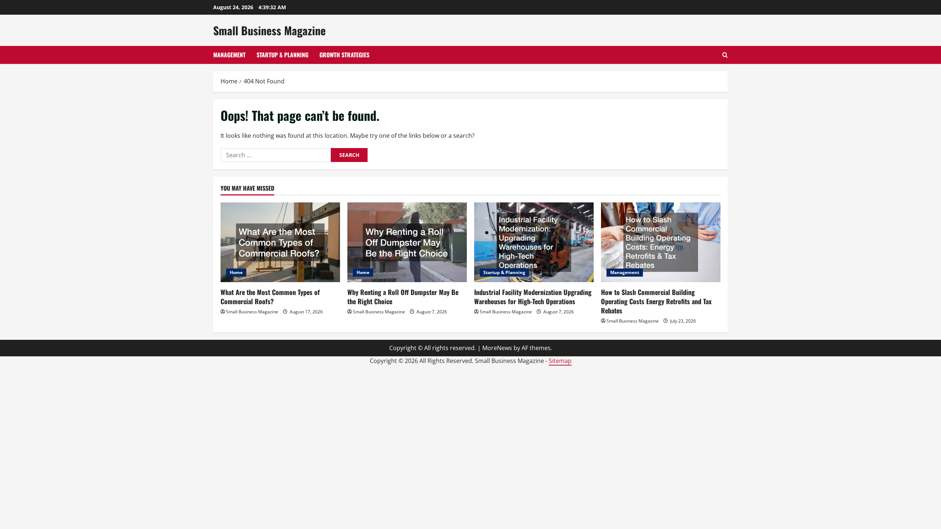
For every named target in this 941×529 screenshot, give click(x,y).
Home (236, 272)
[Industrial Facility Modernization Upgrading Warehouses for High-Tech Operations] (534, 242)
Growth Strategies (344, 54)
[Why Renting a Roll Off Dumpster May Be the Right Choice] (407, 242)
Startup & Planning (282, 54)
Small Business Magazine (269, 30)
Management (229, 54)
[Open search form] (725, 55)
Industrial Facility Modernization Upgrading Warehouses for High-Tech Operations (532, 296)
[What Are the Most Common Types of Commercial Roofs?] (280, 242)
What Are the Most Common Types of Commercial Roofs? (270, 296)
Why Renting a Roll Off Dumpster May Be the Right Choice (402, 296)
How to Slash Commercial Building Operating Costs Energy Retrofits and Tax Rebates (656, 301)
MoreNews (497, 348)
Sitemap (560, 361)
